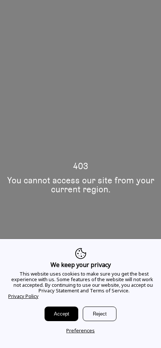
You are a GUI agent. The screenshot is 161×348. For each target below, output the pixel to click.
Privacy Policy (23, 296)
